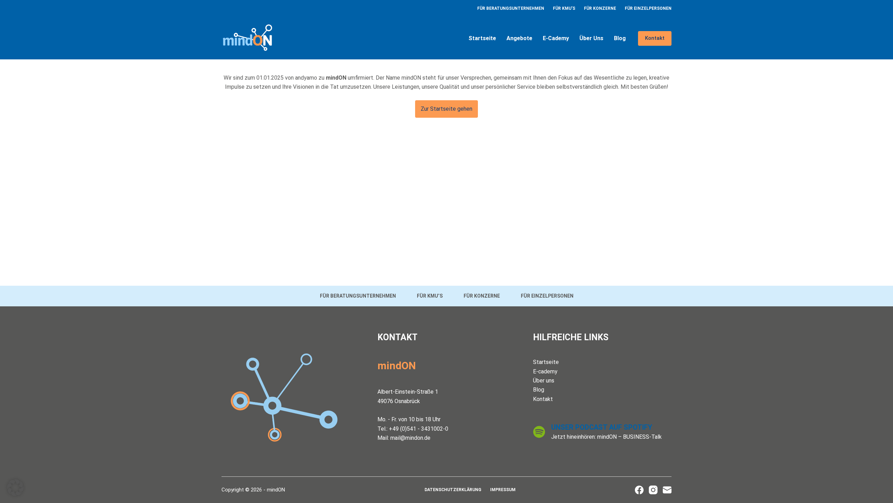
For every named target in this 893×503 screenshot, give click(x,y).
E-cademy (556, 38)
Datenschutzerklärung (453, 489)
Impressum (503, 489)
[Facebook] (639, 490)
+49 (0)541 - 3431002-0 (418, 428)
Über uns (591, 38)
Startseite (482, 38)
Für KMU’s (564, 8)
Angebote (519, 38)
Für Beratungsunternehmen (510, 8)
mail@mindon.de (410, 438)
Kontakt (655, 38)
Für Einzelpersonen (648, 8)
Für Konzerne (600, 8)
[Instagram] (653, 490)
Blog (620, 38)
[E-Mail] (667, 490)
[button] (15, 487)
